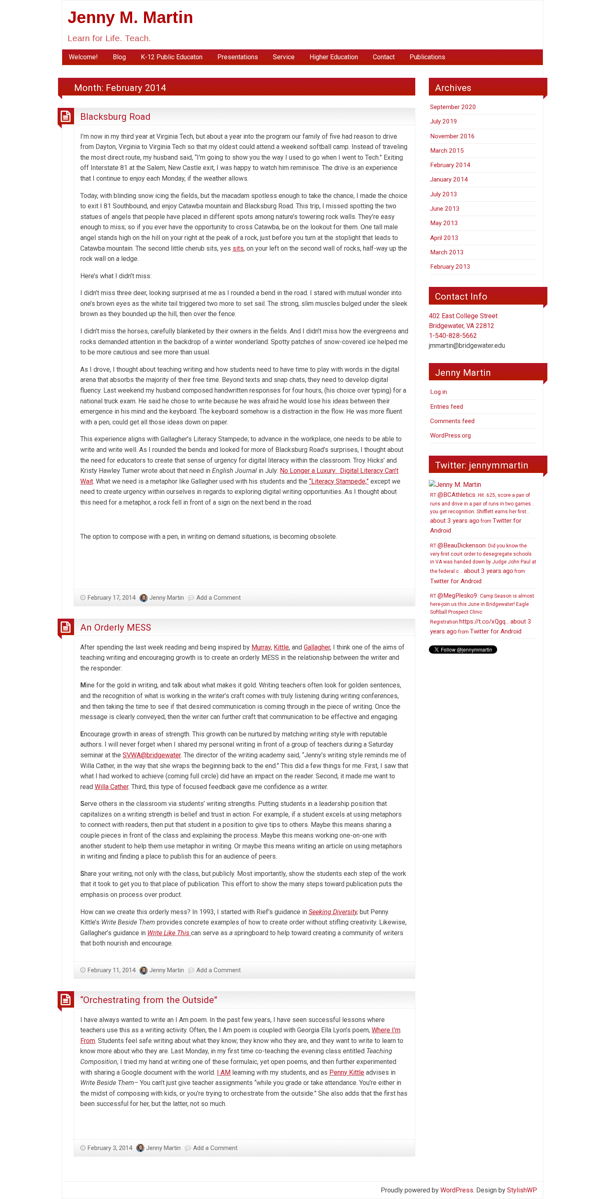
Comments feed (452, 421)
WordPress (456, 1190)
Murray (261, 647)
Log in (438, 392)
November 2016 (452, 136)
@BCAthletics (456, 494)
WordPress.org (450, 435)
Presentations (237, 57)
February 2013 (450, 266)
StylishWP (522, 1190)
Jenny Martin (166, 597)
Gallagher (317, 647)
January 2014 (449, 179)
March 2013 (447, 252)
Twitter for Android (456, 581)
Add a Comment (218, 597)
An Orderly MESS (115, 627)
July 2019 (443, 121)
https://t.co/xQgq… (484, 621)
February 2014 (450, 165)
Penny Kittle (346, 1072)
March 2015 (447, 150)
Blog (119, 57)
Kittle (281, 647)
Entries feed (446, 406)
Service (284, 57)
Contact (384, 57)
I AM (223, 1072)
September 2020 (453, 107)
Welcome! (83, 57)
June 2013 (445, 208)
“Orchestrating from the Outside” (148, 999)
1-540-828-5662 (453, 336)
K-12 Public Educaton (171, 57)
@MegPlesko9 (457, 595)
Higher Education (333, 57)
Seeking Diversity (333, 912)
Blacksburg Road (115, 116)
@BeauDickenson (461, 545)
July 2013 (443, 194)
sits (238, 248)
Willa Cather (111, 787)
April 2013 (444, 238)
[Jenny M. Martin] (455, 484)
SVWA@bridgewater (152, 755)
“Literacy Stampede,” (339, 481)
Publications (427, 57)
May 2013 (444, 223)
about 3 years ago (454, 520)
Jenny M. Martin (130, 17)
